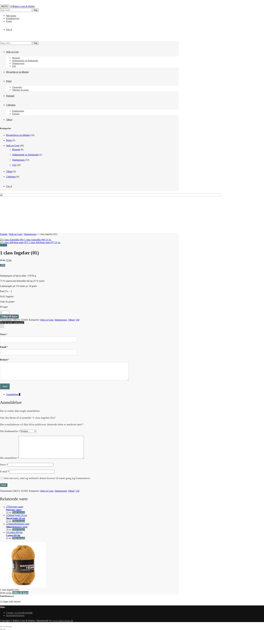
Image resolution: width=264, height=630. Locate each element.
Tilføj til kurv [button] (18, 512)
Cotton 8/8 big (13, 535)
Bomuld (16, 149)
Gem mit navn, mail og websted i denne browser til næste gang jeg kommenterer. (47, 478)
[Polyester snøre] (14, 506)
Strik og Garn (12, 145)
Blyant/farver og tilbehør (18, 135)
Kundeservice (12, 18)
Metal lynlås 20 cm (15, 518)
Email (4, 347)
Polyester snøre (14, 510)
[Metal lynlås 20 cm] (16, 515)
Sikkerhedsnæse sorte (17, 527)
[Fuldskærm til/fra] (4, 626)
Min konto (11, 15)
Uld (14, 165)
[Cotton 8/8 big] (14, 532)
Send (4, 386)
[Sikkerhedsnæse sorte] (17, 524)
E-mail (4, 471)
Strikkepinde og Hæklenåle (25, 154)
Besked (4, 359)
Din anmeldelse (9, 457)
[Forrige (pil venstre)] (1, 629)
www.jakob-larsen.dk (62, 620)
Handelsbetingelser (15, 615)
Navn (3, 334)
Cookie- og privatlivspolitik (19, 612)
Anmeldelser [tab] (13, 394)
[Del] (7, 626)
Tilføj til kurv (9, 316)
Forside (3, 234)
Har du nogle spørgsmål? (12, 322)
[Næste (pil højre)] (4, 629)
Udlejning (11, 176)
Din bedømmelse (10, 431)
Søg (35, 10)
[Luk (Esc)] (10, 626)
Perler (9, 140)
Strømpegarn (18, 160)
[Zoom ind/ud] (1, 626)
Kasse (9, 21)
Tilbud (9, 171)
